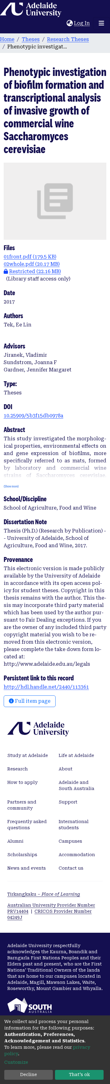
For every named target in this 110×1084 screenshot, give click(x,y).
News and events (26, 868)
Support (68, 802)
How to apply (22, 782)
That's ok (79, 1074)
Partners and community (21, 805)
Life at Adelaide (76, 755)
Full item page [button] (32, 701)
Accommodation (77, 854)
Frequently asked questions (27, 824)
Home (7, 39)
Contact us (71, 868)
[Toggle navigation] (101, 23)
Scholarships (22, 854)
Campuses (70, 841)
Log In (82, 23)
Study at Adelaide (27, 755)
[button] (69, 23)
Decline (28, 1074)
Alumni (15, 841)
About (65, 768)
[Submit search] (62, 23)
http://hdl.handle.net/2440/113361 (46, 687)
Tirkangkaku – (43, 894)
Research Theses (68, 39)
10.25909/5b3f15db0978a (33, 416)
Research (17, 768)
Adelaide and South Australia (76, 785)
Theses (31, 39)
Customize (16, 1062)
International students (74, 824)
